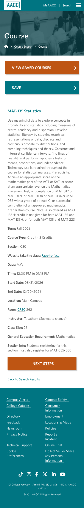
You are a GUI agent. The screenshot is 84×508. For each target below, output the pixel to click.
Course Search (23, 46)
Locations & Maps (58, 422)
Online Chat (53, 445)
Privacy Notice (16, 434)
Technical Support (19, 445)
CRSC (21, 309)
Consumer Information (53, 408)
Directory (13, 416)
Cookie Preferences (15, 453)
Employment (54, 416)
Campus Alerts (17, 399)
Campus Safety (56, 399)
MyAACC (49, 5)
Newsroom (14, 428)
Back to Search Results (24, 379)
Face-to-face (50, 255)
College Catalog (17, 405)
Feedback (13, 422)
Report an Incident (52, 436)
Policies (50, 428)
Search (67, 5)
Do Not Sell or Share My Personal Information (59, 455)
